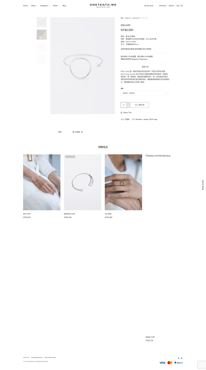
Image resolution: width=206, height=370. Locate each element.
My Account (148, 6)
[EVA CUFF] (41, 182)
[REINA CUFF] (164, 243)
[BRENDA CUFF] (82, 182)
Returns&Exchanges (50, 357)
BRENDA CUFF (69, 214)
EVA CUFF (27, 214)
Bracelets (136, 18)
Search (171, 6)
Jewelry (128, 18)
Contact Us (26, 357)
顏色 (122, 88)
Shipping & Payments (139, 59)
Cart (179, 6)
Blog (64, 6)
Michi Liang (153, 119)
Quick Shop (203, 185)
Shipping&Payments (37, 357)
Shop (33, 6)
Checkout (162, 6)
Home (25, 6)
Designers (44, 6)
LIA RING (108, 214)
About (55, 6)
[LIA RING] (123, 182)
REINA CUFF (150, 337)
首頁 (122, 18)
